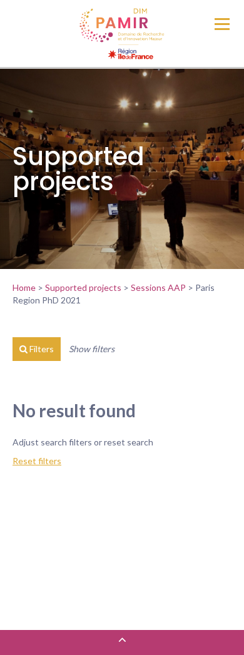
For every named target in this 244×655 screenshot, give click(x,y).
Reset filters (37, 460)
